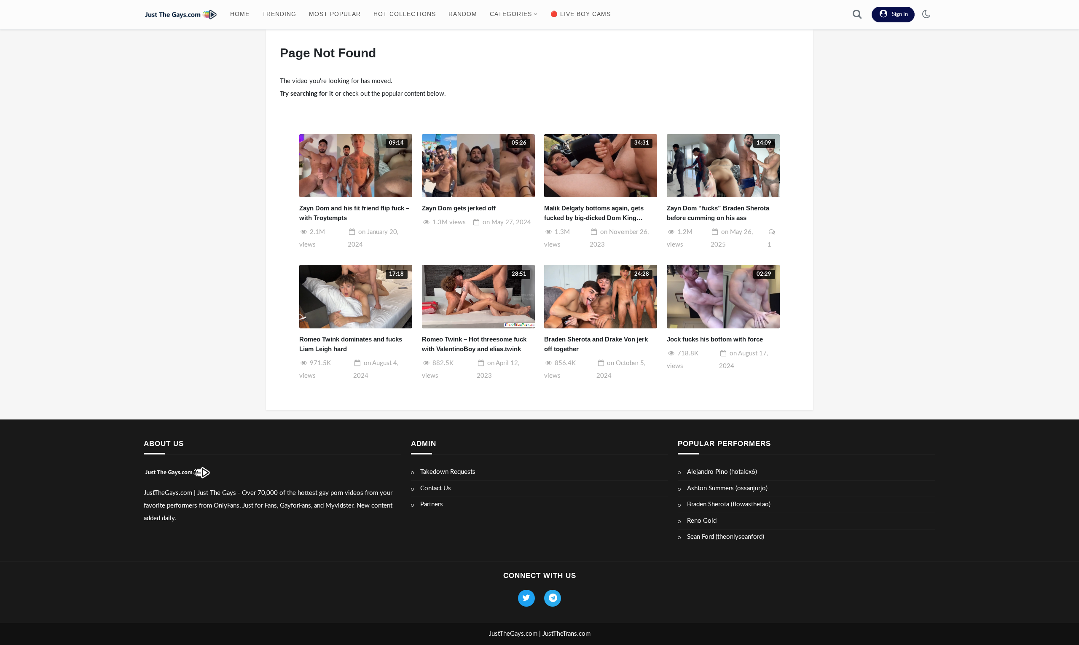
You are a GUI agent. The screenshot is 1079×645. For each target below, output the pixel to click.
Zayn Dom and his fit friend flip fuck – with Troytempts (354, 212)
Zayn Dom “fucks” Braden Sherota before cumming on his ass (718, 212)
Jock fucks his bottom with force (715, 339)
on (507, 222)
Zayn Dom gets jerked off (459, 208)
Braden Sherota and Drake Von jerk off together (596, 344)
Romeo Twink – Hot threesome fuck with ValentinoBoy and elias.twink (474, 344)
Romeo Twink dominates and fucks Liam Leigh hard (350, 344)
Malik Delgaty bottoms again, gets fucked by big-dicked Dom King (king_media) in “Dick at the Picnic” (596, 213)
